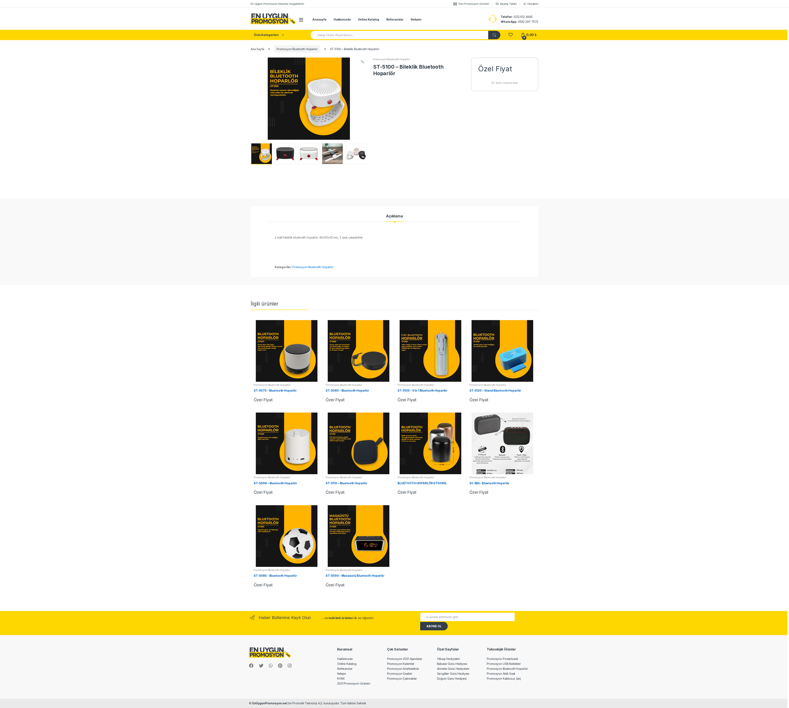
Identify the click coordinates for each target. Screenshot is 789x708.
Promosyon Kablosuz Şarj (504, 678)
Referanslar (395, 19)
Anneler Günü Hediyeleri (453, 668)
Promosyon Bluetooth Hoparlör (297, 49)
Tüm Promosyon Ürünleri (473, 3)
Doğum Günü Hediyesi (452, 678)
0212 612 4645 (517, 16)
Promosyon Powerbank (502, 659)
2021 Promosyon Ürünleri (353, 683)
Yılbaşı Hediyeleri (448, 659)
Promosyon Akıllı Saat (501, 673)
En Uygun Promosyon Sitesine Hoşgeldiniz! (277, 3)
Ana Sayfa (257, 49)
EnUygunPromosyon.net (269, 703)
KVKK (341, 678)
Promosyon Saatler (399, 673)
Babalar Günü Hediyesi (452, 663)
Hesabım (532, 3)
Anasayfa (319, 19)
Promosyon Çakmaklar (402, 678)
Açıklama (394, 216)
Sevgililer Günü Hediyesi (453, 673)
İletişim (416, 19)
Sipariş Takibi (508, 3)
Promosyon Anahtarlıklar (403, 668)
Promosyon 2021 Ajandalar (404, 659)
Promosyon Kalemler (400, 663)
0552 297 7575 (519, 21)
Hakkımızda (342, 19)
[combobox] (400, 35)
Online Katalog (368, 19)
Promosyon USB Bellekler (504, 663)
